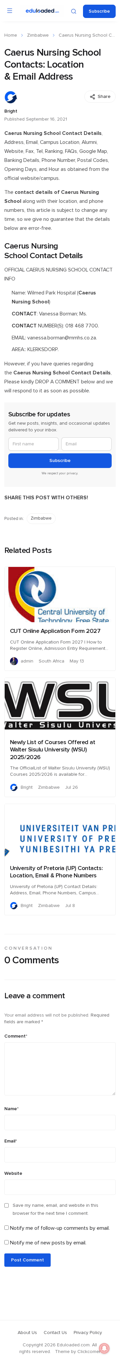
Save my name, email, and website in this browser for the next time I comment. (55, 1209)
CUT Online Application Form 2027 (55, 631)
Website (13, 1173)
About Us (27, 1332)
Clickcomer (88, 1351)
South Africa (51, 661)
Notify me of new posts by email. (48, 1242)
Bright (10, 111)
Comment (15, 1036)
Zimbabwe (38, 35)
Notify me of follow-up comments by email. (60, 1228)
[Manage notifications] (104, 1348)
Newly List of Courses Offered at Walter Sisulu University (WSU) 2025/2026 (52, 749)
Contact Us (55, 1332)
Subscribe (99, 11)
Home (10, 35)
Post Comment (27, 1260)
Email (10, 1141)
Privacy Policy (88, 1332)
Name (11, 1109)
